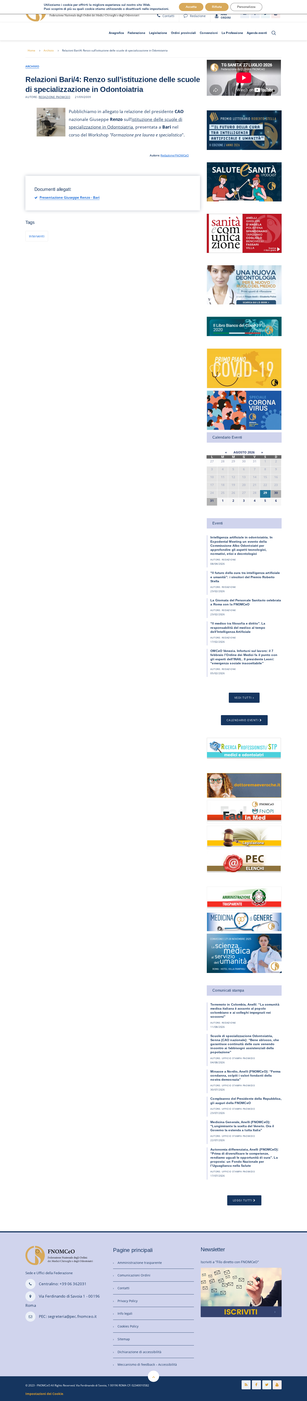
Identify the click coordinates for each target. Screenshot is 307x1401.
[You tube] (277, 1384)
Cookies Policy (128, 1326)
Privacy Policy (128, 1301)
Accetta (191, 7)
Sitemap (124, 1339)
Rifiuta (217, 7)
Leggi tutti (242, 1200)
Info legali (125, 1313)
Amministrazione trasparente (140, 1262)
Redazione (198, 16)
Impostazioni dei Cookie (44, 1394)
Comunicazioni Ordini (134, 1275)
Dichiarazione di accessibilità (139, 1352)
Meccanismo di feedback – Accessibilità (147, 1364)
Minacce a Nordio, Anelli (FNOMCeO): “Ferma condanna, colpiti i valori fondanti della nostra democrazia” (245, 1075)
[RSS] (246, 1384)
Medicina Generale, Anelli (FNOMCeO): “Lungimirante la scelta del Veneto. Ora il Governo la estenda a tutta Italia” (242, 1126)
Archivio (49, 50)
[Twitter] (266, 1384)
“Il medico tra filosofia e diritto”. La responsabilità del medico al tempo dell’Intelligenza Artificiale (237, 627)
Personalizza (246, 7)
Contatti (168, 16)
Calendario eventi (243, 720)
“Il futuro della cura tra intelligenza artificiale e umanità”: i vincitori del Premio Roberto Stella (245, 577)
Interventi (36, 236)
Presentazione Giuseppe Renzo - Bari (70, 197)
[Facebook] (256, 1384)
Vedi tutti (243, 698)
